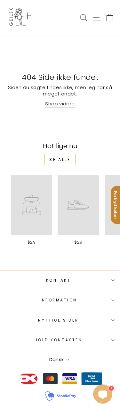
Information (58, 300)
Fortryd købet (115, 205)
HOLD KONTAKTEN (58, 340)
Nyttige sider (58, 320)
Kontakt (58, 280)
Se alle (59, 159)
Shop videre (60, 104)
